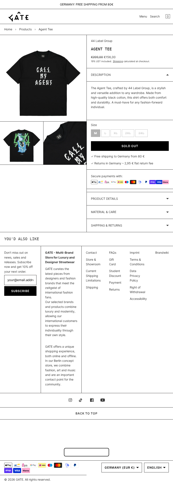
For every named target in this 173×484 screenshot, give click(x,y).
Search (155, 16)
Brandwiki (162, 252)
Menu (143, 16)
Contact (91, 252)
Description (101, 74)
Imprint (134, 252)
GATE (19, 479)
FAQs (112, 252)
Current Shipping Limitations (93, 275)
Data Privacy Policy (135, 275)
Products (25, 29)
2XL (129, 134)
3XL (143, 134)
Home (8, 29)
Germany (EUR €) (120, 467)
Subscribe (20, 291)
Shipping (118, 61)
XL (117, 134)
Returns (114, 289)
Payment (115, 282)
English (154, 467)
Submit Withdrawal (86, 452)
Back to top (86, 413)
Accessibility (138, 298)
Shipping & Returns (106, 225)
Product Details (104, 198)
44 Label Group (101, 41)
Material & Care (103, 212)
